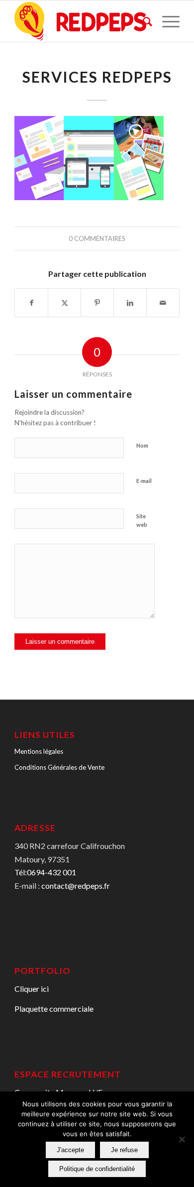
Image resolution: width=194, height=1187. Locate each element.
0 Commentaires (97, 238)
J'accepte (70, 1150)
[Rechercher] (142, 21)
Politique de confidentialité (97, 1169)
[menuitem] (142, 21)
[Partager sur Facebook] (31, 303)
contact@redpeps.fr (75, 885)
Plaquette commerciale (54, 1008)
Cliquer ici (31, 988)
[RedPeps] (80, 21)
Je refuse (124, 1150)
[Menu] (166, 21)
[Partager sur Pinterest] (97, 303)
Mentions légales (38, 751)
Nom (142, 445)
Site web (141, 520)
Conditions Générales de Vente (59, 767)
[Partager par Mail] (163, 303)
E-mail (144, 480)
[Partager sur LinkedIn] (130, 303)
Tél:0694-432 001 (45, 872)
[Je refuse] (182, 1139)
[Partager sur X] (64, 303)
